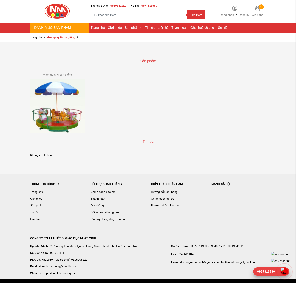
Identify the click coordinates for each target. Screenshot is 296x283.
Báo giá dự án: (108, 5)
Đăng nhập (227, 14)
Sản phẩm (132, 27)
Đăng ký (244, 14)
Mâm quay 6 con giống (57, 74)
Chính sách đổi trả (162, 198)
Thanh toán (179, 27)
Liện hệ (163, 27)
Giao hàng (97, 205)
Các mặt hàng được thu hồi (108, 219)
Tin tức (150, 27)
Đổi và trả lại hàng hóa (105, 212)
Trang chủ (98, 27)
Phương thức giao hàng (166, 205)
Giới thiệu (115, 27)
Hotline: (144, 5)
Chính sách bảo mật (103, 192)
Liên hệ (35, 219)
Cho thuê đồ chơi (202, 27)
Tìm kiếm (196, 14)
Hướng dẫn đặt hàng (164, 192)
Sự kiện (223, 27)
